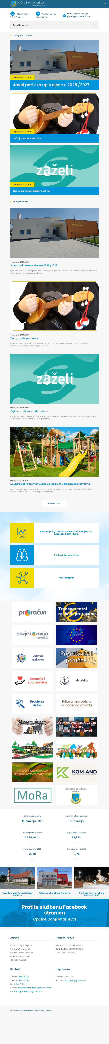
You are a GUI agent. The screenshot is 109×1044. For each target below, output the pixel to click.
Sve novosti (54, 503)
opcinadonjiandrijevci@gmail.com (26, 991)
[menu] (105, 4)
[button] (3, 882)
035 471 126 (19, 984)
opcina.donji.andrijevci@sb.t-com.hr (34, 987)
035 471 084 (16, 17)
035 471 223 (21, 14)
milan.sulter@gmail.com (74, 980)
